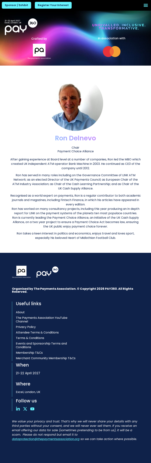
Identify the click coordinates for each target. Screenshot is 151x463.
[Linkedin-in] (18, 409)
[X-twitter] (25, 409)
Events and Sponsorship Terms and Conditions (41, 345)
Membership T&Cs (29, 353)
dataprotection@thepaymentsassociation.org (46, 439)
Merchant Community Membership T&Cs (46, 358)
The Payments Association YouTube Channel (41, 320)
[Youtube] (32, 409)
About (20, 312)
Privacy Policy (26, 327)
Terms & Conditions (30, 338)
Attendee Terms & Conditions (37, 332)
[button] (145, 5)
